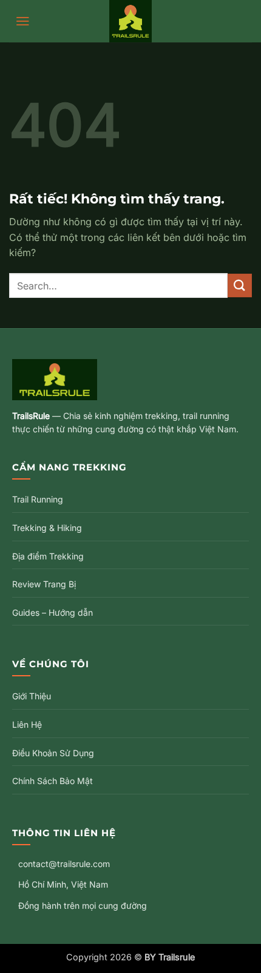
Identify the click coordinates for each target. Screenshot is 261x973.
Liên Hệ (27, 724)
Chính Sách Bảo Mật (52, 781)
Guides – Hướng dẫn (52, 612)
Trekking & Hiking (47, 528)
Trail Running (37, 499)
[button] (22, 21)
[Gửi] (240, 285)
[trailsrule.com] (130, 21)
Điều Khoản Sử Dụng (53, 753)
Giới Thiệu (31, 696)
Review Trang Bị (44, 584)
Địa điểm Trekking (48, 556)
